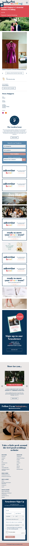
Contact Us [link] (4, 485)
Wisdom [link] (3, 458)
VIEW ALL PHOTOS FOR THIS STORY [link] (14, 73)
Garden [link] (3, 101)
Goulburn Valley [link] (5, 106)
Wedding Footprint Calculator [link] (5, 470)
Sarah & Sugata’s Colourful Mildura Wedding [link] (14, 69)
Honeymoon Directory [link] (6, 476)
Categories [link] (19, 456)
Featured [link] (3, 15)
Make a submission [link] (5, 491)
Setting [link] (18, 466)
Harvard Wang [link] (5, 85)
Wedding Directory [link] (6, 474)
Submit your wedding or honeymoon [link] (7, 494)
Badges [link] (3, 497)
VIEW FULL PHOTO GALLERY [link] (8, 88)
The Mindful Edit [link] (5, 467)
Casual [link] (3, 98)
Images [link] (18, 459)
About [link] (3, 481)
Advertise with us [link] (5, 495)
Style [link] (18, 464)
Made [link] (3, 459)
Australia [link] (4, 105)
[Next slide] (27, 386)
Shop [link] (3, 466)
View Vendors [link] (14, 154)
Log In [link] (3, 486)
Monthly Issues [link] (20, 469)
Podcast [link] (3, 464)
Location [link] (18, 462)
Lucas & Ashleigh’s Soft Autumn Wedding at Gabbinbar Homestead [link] (14, 390)
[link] (2, 5)
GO (24, 159)
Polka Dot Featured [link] (15, 385)
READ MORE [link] (14, 137)
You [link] (2, 461)
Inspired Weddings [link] (12, 15)
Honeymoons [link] (4, 462)
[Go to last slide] (2, 386)
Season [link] (18, 467)
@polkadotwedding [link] (14, 408)
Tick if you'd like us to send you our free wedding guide (14, 528)
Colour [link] (18, 461)
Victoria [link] (4, 107)
